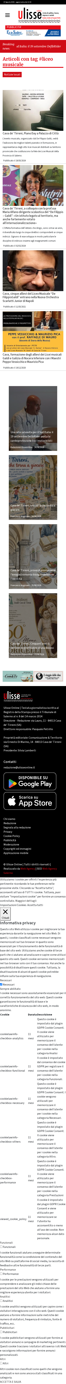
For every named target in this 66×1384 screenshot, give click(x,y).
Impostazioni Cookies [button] (13, 905)
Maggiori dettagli (25, 901)
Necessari (8, 985)
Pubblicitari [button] (7, 1328)
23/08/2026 (36, 585)
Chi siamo (9, 819)
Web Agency (28, 869)
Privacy (8, 832)
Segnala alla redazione (17, 827)
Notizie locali (12, 75)
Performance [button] (8, 1270)
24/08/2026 (39, 447)
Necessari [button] (6, 980)
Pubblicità (10, 840)
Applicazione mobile (16, 853)
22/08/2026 (39, 654)
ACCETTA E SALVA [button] (10, 1382)
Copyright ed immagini (17, 849)
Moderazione (11, 845)
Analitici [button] (5, 1297)
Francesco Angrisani (20, 516)
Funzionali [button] (6, 1243)
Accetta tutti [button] (35, 905)
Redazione (10, 823)
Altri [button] (2, 1359)
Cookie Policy (12, 836)
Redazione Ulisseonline (21, 447)
